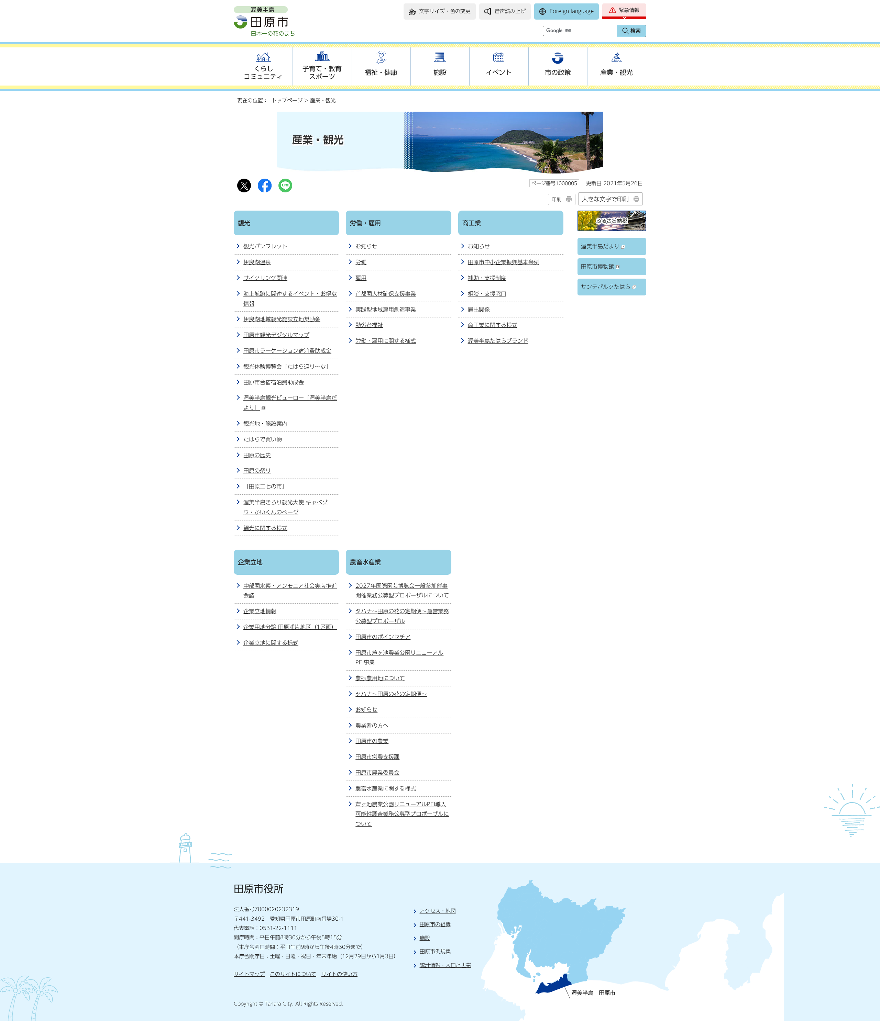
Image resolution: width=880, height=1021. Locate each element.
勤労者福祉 (369, 325)
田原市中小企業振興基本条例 (503, 262)
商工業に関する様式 (492, 325)
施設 (440, 72)
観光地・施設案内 (265, 423)
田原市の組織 (435, 924)
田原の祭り (257, 470)
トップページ (287, 100)
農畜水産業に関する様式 (385, 788)
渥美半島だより (600, 246)
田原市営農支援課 (377, 757)
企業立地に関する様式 (270, 643)
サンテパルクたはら (605, 287)
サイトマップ (249, 974)
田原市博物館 (597, 266)
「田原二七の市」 (265, 486)
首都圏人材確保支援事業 (385, 293)
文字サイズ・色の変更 (445, 11)
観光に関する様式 (265, 528)
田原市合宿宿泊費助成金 (273, 382)
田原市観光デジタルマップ (276, 335)
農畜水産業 (365, 562)
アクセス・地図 (438, 910)
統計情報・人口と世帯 (445, 965)
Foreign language (572, 11)
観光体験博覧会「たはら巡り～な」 (287, 366)
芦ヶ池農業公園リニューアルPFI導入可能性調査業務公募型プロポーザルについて (402, 814)
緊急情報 (629, 10)
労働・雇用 (365, 223)
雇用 (360, 278)
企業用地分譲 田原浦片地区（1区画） (290, 627)
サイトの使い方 (339, 974)
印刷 (556, 199)
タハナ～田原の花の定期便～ (391, 694)
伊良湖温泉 (257, 262)
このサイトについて (293, 974)
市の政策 (558, 72)
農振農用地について (380, 678)
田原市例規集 (435, 951)
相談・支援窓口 (487, 293)
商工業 (471, 223)
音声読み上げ (510, 11)
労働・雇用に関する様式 (385, 341)
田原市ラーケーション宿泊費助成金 (287, 351)
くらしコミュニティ (263, 72)
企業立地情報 (259, 611)
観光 (244, 223)
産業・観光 (616, 72)
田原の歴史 (257, 455)
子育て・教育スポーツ (322, 72)
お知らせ (366, 246)
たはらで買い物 (262, 439)
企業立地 (250, 562)
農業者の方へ (371, 725)
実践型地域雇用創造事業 (385, 309)
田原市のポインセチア (382, 637)
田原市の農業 (371, 741)
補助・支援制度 (487, 278)
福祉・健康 (381, 72)
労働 (360, 262)
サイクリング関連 (265, 278)
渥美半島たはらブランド (498, 341)
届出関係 (479, 309)
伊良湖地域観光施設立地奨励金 (281, 319)
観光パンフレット (265, 246)
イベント (499, 72)
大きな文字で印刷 (605, 199)
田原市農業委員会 (377, 772)
